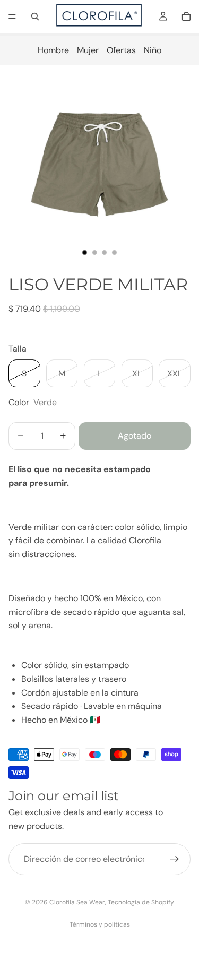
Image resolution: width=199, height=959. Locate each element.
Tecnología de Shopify (141, 902)
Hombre (53, 50)
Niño (152, 50)
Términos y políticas (100, 924)
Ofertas (121, 50)
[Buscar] (35, 16)
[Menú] (12, 16)
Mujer (88, 50)
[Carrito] (186, 16)
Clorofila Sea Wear (77, 902)
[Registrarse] (174, 860)
